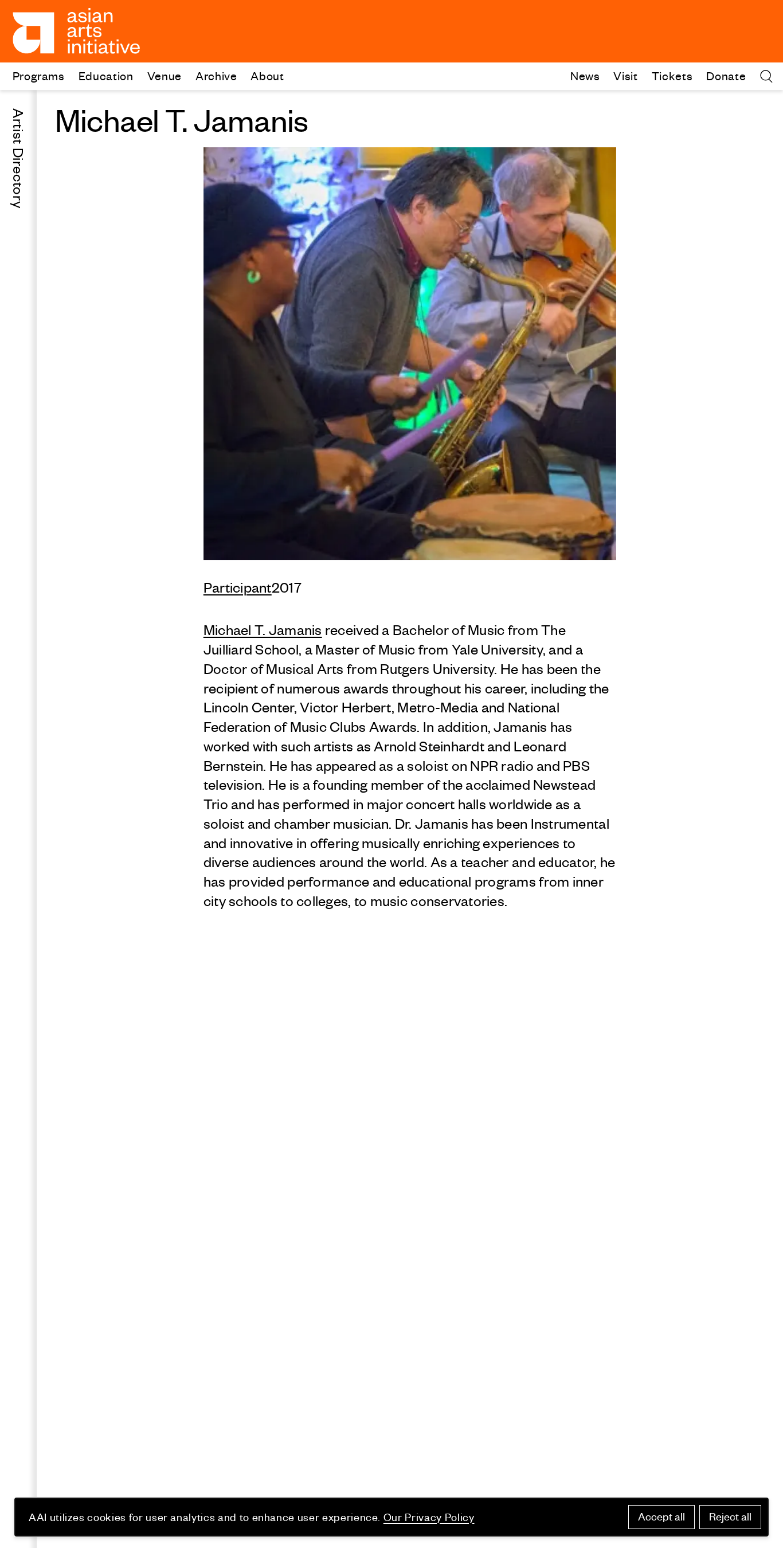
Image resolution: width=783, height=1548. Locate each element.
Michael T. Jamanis (262, 630)
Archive (216, 75)
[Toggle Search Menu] (766, 76)
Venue (164, 75)
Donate (726, 75)
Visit (625, 75)
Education (106, 75)
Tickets (672, 75)
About (267, 75)
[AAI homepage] (76, 31)
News (585, 75)
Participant (237, 587)
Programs (39, 75)
